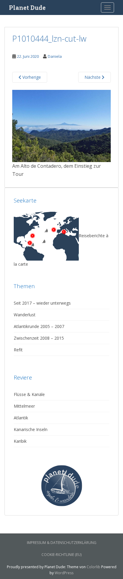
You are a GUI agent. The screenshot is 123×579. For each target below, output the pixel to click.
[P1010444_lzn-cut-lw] (61, 125)
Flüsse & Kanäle (29, 394)
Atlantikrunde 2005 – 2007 (39, 326)
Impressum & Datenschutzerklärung (61, 542)
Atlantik (21, 418)
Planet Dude (27, 7)
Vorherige (31, 77)
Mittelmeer (24, 406)
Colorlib (93, 566)
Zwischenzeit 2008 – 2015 (39, 338)
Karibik (20, 441)
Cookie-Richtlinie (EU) (61, 554)
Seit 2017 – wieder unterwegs (42, 303)
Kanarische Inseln (30, 429)
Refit (18, 350)
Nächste (93, 77)
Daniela (55, 56)
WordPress (64, 572)
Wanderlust (25, 315)
